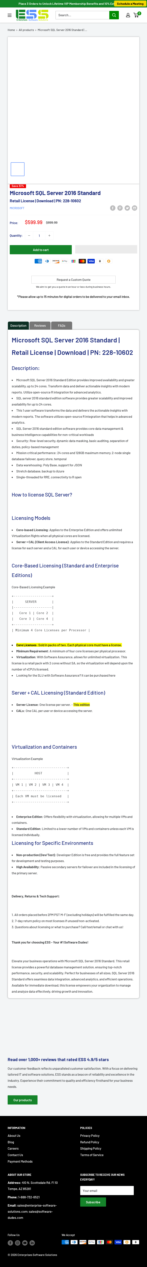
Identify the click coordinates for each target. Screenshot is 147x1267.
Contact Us (15, 1155)
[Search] (114, 15)
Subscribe (93, 1202)
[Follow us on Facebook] (10, 1243)
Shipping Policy (90, 1148)
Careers (13, 1148)
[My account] (128, 15)
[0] (136, 15)
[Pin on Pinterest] (120, 208)
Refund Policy (89, 1142)
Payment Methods (20, 1161)
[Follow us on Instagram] (17, 1243)
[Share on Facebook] (112, 208)
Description (18, 325)
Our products (22, 1100)
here (112, 675)
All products (26, 30)
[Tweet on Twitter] (127, 208)
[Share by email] (134, 208)
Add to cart (41, 250)
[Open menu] (9, 15)
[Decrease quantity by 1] (29, 236)
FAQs (61, 325)
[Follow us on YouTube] (25, 1243)
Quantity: (16, 235)
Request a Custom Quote (74, 279)
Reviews (40, 325)
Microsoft (17, 208)
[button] (136, 15)
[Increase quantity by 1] (49, 236)
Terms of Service (92, 1155)
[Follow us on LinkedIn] (32, 1243)
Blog (11, 1142)
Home (11, 30)
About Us (14, 1135)
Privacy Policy (90, 1135)
